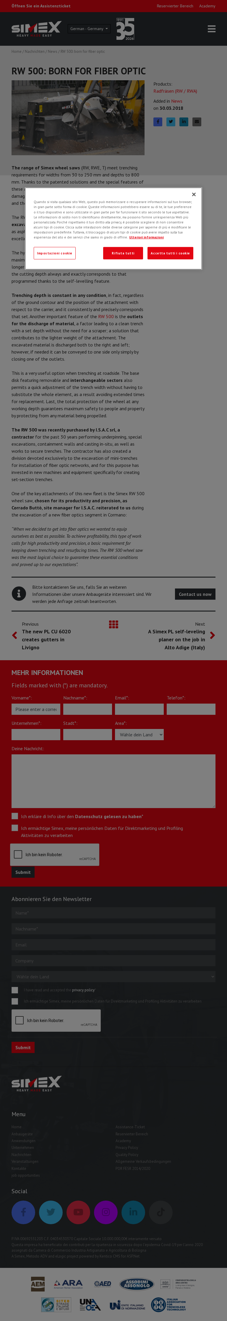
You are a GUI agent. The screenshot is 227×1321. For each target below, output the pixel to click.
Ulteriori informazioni (146, 237)
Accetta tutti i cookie (170, 253)
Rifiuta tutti (123, 253)
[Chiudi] (193, 194)
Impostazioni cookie (54, 253)
